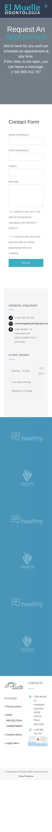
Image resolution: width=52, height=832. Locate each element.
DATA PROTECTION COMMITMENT (14, 720)
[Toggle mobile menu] (46, 6)
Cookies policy (14, 734)
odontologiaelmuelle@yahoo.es (31, 323)
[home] (14, 684)
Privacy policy (13, 706)
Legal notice (12, 743)
